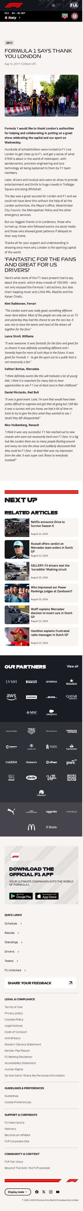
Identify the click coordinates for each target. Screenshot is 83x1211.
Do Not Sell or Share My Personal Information (35, 1076)
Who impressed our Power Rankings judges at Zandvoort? (51, 589)
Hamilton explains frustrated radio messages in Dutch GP (50, 633)
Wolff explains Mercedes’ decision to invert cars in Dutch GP (51, 613)
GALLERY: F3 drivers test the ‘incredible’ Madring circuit (50, 567)
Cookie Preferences (18, 1102)
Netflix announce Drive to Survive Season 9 (48, 524)
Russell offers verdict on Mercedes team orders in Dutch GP (52, 547)
